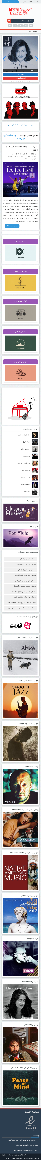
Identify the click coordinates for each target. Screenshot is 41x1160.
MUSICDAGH (32, 156)
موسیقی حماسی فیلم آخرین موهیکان (24, 591)
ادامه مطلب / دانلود (12, 226)
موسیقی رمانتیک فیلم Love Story (25, 586)
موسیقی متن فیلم (20, 361)
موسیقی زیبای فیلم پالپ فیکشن (25, 575)
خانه (37, 2)
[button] (29, 81)
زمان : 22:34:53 (10, 2)
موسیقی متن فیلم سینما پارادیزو (25, 581)
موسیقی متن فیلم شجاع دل (27, 559)
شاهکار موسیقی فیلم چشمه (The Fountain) (21, 602)
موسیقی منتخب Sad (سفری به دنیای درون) (22, 608)
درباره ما (31, 2)
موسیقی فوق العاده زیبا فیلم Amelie (24, 597)
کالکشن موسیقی (20, 241)
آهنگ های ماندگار (18, 156)
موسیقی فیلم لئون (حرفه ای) (27, 570)
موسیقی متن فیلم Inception (26, 564)
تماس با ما (23, 2)
